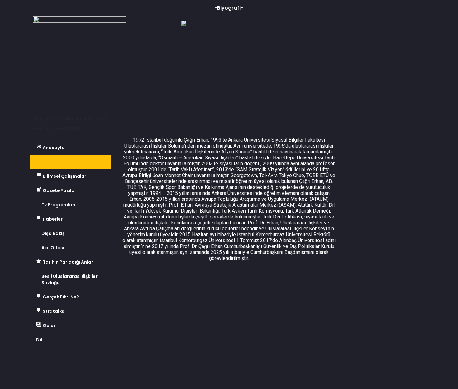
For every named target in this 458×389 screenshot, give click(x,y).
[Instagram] (88, 361)
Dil (39, 340)
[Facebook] (37, 361)
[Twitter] (54, 361)
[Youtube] (71, 361)
